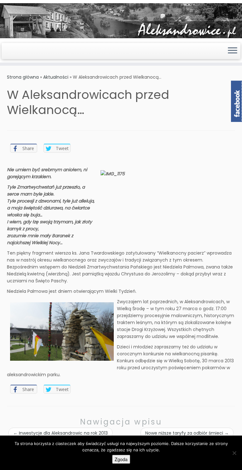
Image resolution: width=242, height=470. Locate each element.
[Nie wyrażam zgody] (234, 453)
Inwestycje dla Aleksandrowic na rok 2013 (60, 433)
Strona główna (23, 77)
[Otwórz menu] (232, 51)
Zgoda (121, 459)
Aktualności (55, 77)
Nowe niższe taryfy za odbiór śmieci (187, 433)
